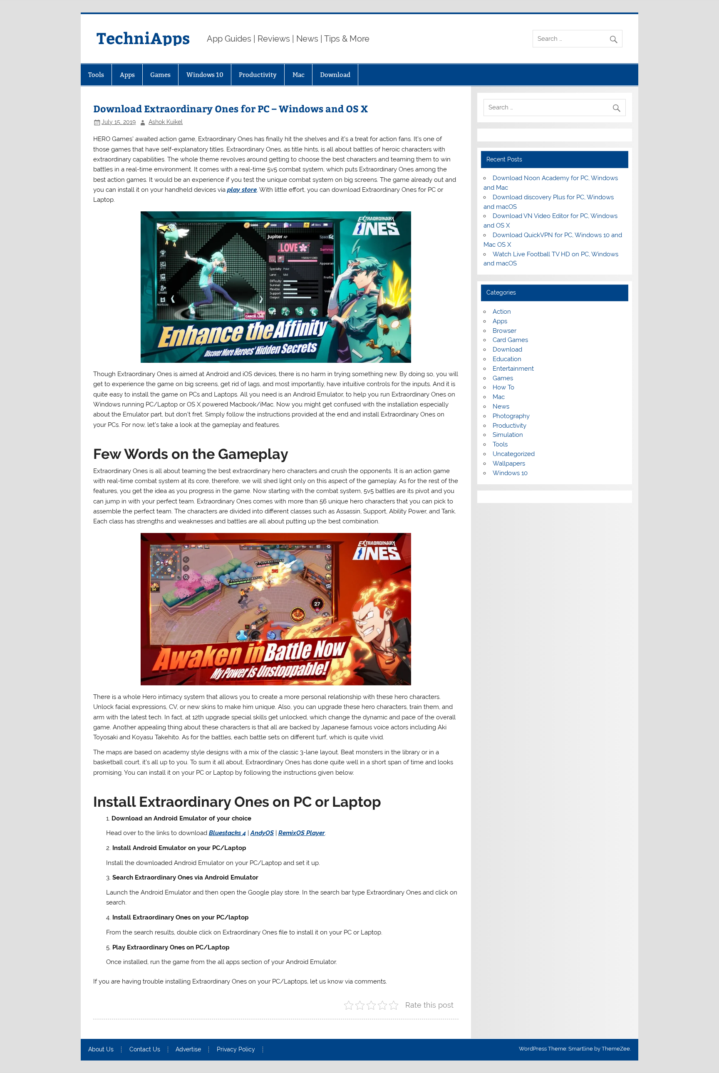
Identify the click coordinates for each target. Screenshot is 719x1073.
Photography (511, 416)
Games (160, 75)
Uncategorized (514, 454)
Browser (504, 331)
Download (335, 75)
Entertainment (513, 368)
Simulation (508, 435)
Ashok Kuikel (166, 122)
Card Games (510, 340)
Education (507, 359)
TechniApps (143, 37)
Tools (96, 75)
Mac (299, 75)
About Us (101, 1050)
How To (503, 387)
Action (502, 311)
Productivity (258, 75)
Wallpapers (509, 463)
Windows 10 (204, 75)
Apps (127, 75)
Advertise (188, 1050)
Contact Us (144, 1050)
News (501, 406)
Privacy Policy (236, 1050)
